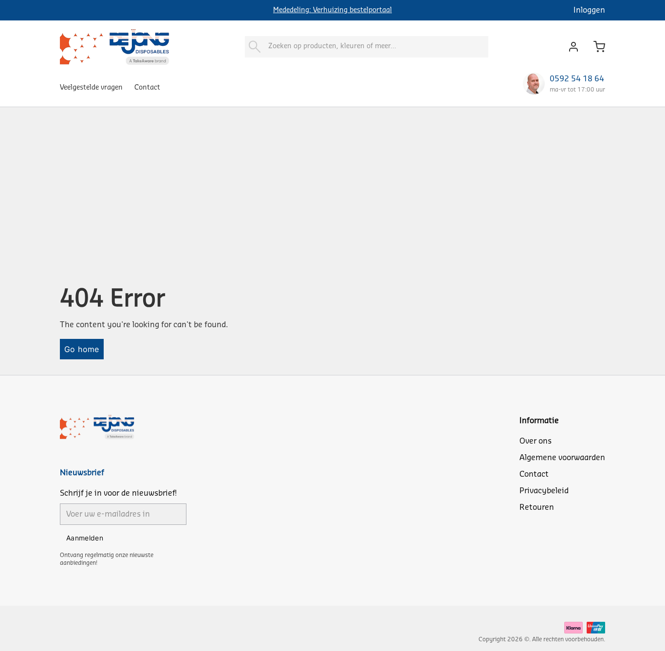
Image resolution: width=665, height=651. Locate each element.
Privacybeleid (544, 491)
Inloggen (589, 10)
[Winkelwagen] (595, 47)
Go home (81, 349)
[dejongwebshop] (114, 46)
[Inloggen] (571, 47)
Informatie (539, 421)
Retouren (536, 507)
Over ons (535, 441)
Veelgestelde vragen (91, 87)
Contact (147, 87)
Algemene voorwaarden (562, 458)
